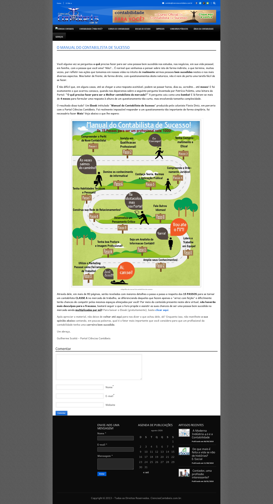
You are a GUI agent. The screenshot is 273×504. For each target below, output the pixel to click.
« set (146, 472)
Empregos (160, 28)
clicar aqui (161, 310)
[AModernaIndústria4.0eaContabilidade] (202, 434)
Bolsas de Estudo (142, 28)
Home (59, 3)
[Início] (64, 29)
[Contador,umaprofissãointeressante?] (202, 474)
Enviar (102, 474)
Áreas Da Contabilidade (204, 28)
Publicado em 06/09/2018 (202, 441)
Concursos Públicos (179, 28)
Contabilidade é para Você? (91, 28)
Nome (109, 387)
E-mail (109, 396)
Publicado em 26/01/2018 (202, 481)
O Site (69, 3)
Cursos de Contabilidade (119, 28)
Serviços (59, 36)
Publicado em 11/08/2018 (202, 463)
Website (110, 405)
